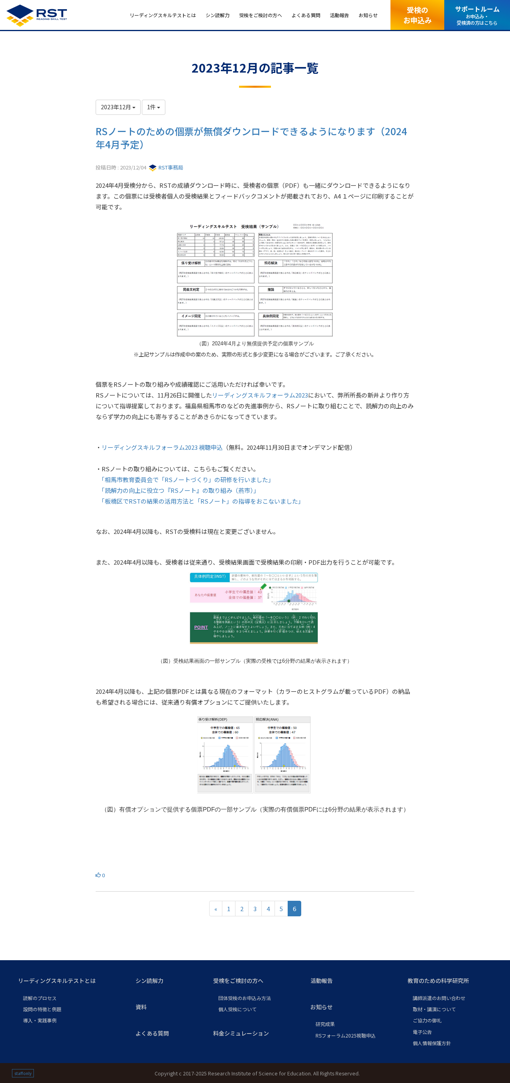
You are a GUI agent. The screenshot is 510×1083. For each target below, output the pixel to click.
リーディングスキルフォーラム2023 (260, 395)
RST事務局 (170, 167)
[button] (70, 981)
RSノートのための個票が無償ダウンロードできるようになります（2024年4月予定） (251, 138)
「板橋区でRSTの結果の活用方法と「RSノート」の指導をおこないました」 (203, 501)
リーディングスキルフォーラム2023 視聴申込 (162, 447)
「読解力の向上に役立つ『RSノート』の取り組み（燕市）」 (182, 490)
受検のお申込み (417, 14)
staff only (22, 1073)
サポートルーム (477, 15)
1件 (152, 107)
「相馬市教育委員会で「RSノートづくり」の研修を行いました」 (188, 479)
